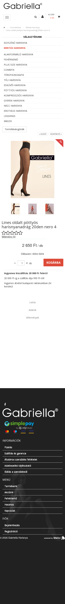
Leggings (9, 116)
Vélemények (32, 317)
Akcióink (8, 492)
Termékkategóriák (14, 129)
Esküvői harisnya (15, 85)
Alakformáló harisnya (18, 54)
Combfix (9, 69)
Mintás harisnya (33, 27)
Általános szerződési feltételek (20, 459)
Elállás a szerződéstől (15, 471)
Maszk (8, 121)
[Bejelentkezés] (42, 16)
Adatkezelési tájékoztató (17, 465)
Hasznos (9, 504)
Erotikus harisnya (15, 110)
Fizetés (8, 447)
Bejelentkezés (12, 525)
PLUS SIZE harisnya (15, 64)
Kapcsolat (9, 510)
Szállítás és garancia (15, 453)
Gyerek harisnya (14, 100)
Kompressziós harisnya (19, 95)
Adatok (32, 310)
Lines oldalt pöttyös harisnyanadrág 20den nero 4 (28, 30)
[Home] (32, 6)
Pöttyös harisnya (15, 90)
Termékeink (15, 27)
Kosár (51, 14)
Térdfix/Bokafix (14, 74)
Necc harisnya (13, 105)
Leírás (32, 302)
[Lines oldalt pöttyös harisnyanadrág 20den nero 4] (15, 208)
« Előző (42, 134)
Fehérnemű (11, 59)
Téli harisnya (12, 80)
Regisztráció (11, 531)
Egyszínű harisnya (15, 42)
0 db (52, 17)
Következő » (56, 134)
